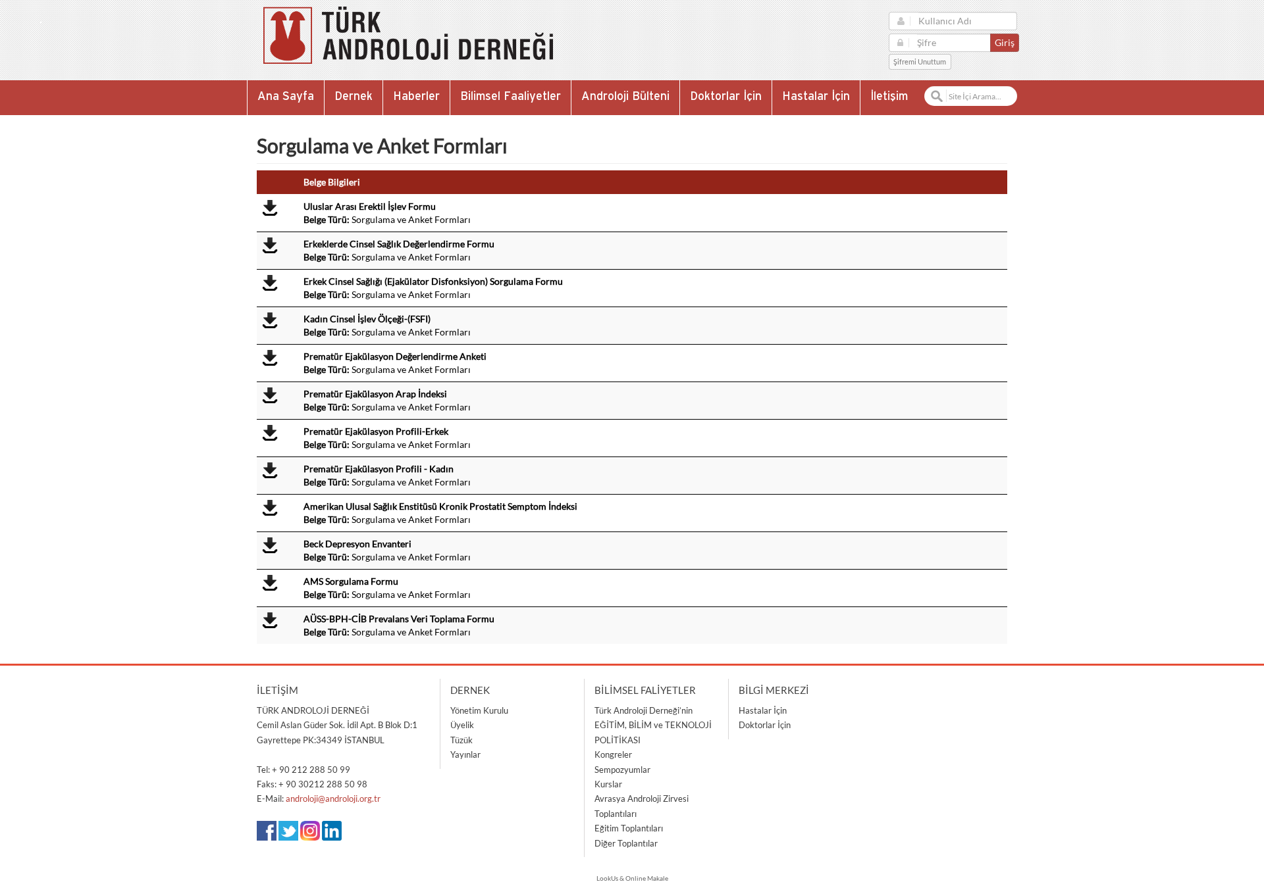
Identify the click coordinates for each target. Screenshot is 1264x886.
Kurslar (608, 784)
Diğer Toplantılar (626, 843)
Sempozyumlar (622, 769)
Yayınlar (465, 754)
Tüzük (461, 740)
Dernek (353, 96)
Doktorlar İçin (726, 96)
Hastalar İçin (816, 96)
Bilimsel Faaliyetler (510, 96)
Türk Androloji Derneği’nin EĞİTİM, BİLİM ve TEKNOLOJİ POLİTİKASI (653, 725)
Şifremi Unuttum (919, 62)
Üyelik (462, 724)
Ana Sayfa (285, 96)
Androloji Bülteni (625, 96)
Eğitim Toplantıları (628, 828)
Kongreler (613, 754)
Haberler (416, 96)
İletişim (889, 96)
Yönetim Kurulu (479, 710)
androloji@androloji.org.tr (333, 798)
